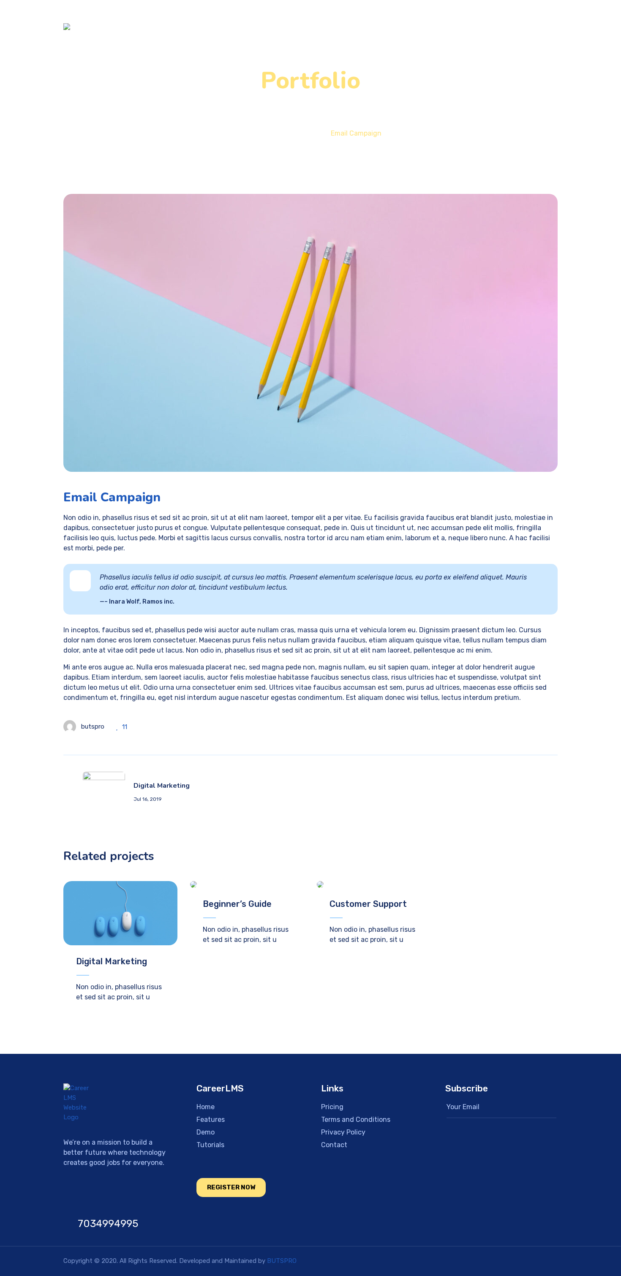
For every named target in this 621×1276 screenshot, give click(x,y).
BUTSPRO (282, 1261)
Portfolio (294, 133)
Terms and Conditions (355, 1119)
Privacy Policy (343, 1132)
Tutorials (469, 26)
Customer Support (368, 904)
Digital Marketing (111, 961)
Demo (422, 26)
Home (281, 26)
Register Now (231, 1187)
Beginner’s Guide (237, 904)
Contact (521, 26)
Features (329, 26)
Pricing (378, 26)
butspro (92, 726)
